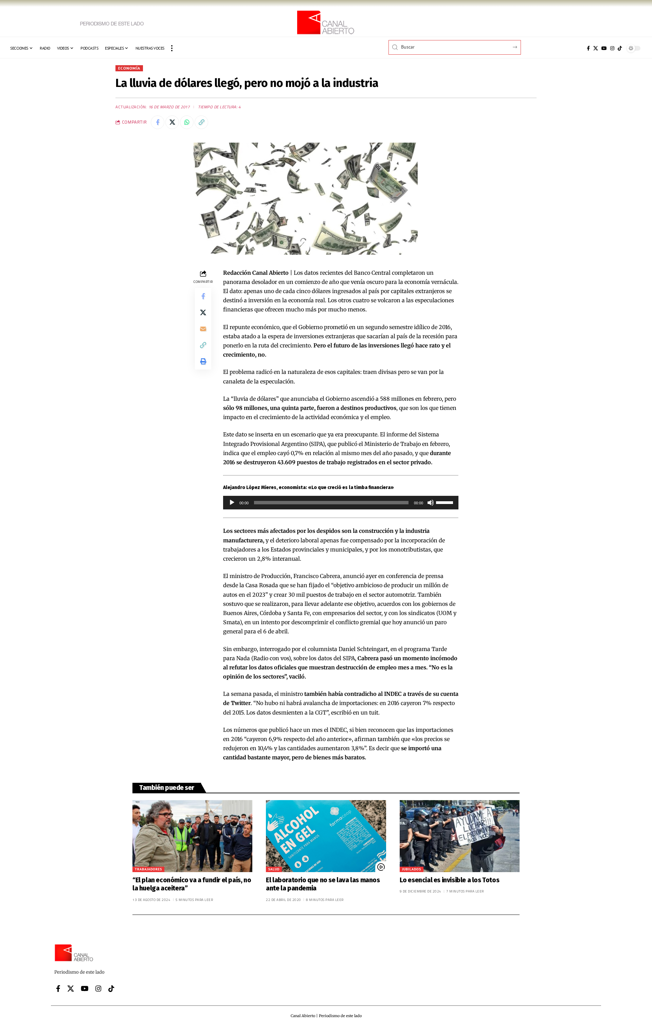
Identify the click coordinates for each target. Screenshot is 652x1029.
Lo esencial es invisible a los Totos (450, 880)
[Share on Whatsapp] (187, 122)
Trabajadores (148, 869)
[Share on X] (172, 122)
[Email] (203, 328)
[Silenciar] (430, 502)
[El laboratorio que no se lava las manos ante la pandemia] (326, 836)
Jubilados (411, 869)
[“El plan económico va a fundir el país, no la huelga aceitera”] (192, 836)
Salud (273, 869)
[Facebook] (588, 48)
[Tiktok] (619, 48)
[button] (172, 48)
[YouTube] (604, 48)
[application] (341, 502)
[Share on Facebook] (157, 122)
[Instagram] (612, 48)
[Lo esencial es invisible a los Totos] (460, 836)
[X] (596, 48)
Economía (129, 68)
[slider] (445, 502)
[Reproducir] (232, 502)
